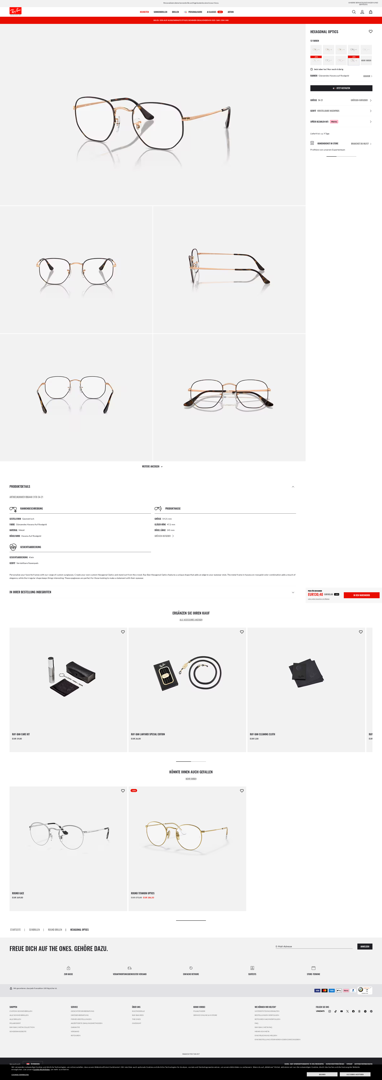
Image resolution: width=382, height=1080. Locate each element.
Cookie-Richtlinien (41, 1069)
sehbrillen (34, 929)
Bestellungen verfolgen (267, 1015)
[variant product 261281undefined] (366, 49)
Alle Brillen (15, 1019)
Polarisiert (15, 1023)
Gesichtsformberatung (82, 1011)
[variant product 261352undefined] (316, 49)
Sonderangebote (18, 1031)
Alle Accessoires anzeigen (191, 619)
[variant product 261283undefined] (341, 49)
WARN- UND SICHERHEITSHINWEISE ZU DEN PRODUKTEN (304, 1064)
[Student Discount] (320, 1011)
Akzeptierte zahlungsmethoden (86, 1023)
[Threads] (359, 1011)
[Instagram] (329, 1011)
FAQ (256, 1023)
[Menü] (370, 988)
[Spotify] (365, 1011)
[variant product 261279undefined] (353, 49)
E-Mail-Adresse (284, 946)
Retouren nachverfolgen (267, 1019)
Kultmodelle (138, 1011)
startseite (15, 929)
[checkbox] (370, 31)
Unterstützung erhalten (267, 1011)
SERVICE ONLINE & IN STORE (205, 1015)
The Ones (136, 1019)
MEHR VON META (262, 1031)
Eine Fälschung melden (266, 1035)
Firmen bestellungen (81, 1019)
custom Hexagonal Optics (102, 574)
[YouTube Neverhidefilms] (341, 1011)
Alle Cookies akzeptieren (355, 1074)
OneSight (136, 1023)
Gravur (367, 76)
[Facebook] (353, 1011)
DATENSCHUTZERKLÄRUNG (335, 1064)
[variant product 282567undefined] (328, 60)
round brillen (55, 929)
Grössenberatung (80, 1015)
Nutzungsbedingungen (363, 1064)
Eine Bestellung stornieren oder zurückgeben (277, 1039)
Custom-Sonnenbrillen (21, 1011)
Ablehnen (322, 1074)
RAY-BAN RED (138, 1015)
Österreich (35, 1064)
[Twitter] (347, 1011)
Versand (75, 1031)
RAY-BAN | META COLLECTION (22, 1027)
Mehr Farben (191, 778)
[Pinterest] (371, 1011)
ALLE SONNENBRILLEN (19, 1015)
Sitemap (349, 1064)
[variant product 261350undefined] (328, 49)
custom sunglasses (65, 574)
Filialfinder (199, 1011)
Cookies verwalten (20, 1075)
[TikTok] (335, 1011)
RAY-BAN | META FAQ (263, 1027)
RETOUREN (75, 1035)
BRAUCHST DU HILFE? (360, 144)
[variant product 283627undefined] (341, 60)
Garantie (75, 1027)
